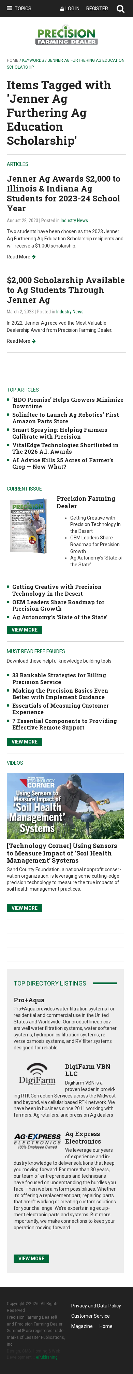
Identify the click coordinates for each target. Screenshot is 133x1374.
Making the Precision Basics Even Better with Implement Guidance (60, 693)
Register (97, 8)
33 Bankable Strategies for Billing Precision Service (59, 678)
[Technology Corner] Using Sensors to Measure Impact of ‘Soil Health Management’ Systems (62, 852)
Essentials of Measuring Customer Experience (60, 709)
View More (25, 630)
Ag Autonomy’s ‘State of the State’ (59, 617)
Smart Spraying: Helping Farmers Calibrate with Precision (59, 433)
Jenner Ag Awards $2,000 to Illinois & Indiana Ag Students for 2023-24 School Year (63, 193)
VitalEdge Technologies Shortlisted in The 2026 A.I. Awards (65, 448)
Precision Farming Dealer (86, 502)
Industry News (74, 220)
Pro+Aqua (29, 1000)
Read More (18, 256)
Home (12, 60)
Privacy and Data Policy (96, 1305)
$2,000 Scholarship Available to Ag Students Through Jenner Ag (66, 289)
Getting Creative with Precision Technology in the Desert (57, 590)
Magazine (82, 1326)
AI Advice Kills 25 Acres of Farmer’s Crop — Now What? (63, 463)
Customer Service (90, 1316)
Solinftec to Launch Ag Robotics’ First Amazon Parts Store (65, 418)
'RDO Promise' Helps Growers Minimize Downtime (67, 403)
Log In (72, 8)
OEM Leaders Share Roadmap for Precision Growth (58, 605)
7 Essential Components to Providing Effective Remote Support (64, 724)
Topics (23, 8)
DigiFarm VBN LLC (87, 1070)
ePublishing (47, 1357)
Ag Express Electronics (83, 1137)
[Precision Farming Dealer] (28, 526)
